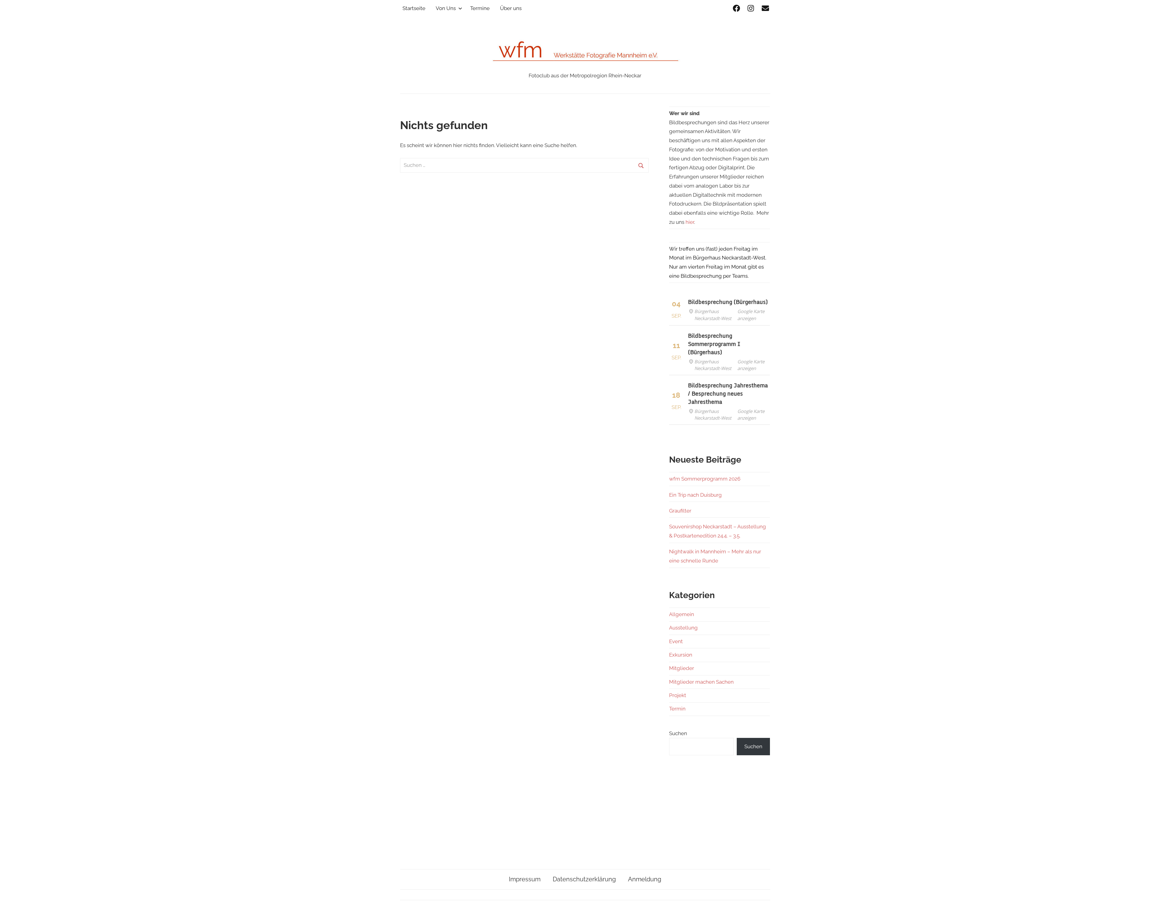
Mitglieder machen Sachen (701, 682)
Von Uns (446, 8)
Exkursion (680, 655)
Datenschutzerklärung (584, 879)
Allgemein (681, 614)
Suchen (678, 733)
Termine (480, 8)
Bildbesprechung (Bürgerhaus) (728, 301)
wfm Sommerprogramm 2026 (704, 479)
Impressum (525, 879)
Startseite (413, 8)
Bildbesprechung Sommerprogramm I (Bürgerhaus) (714, 344)
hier (690, 222)
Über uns (511, 8)
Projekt (677, 695)
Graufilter (680, 511)
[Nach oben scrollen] (1159, 902)
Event (676, 641)
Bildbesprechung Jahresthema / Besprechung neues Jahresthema (728, 393)
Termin (677, 709)
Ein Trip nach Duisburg (695, 495)
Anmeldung (644, 879)
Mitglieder (681, 668)
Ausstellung (683, 628)
